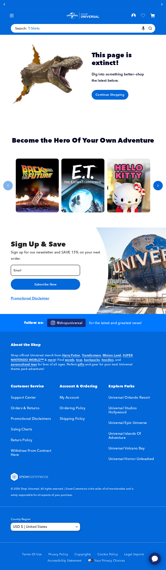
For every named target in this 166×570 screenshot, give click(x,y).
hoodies (107, 360)
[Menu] (11, 15)
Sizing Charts (21, 429)
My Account (69, 397)
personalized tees (24, 364)
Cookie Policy (107, 554)
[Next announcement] (161, 4)
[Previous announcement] (4, 4)
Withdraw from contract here (31, 452)
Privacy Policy (58, 554)
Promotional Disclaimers (31, 418)
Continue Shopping (110, 95)
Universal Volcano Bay (127, 448)
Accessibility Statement (64, 560)
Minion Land (112, 355)
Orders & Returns (25, 408)
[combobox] (83, 28)
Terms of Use (32, 554)
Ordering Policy (73, 408)
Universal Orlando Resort (129, 397)
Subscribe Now (45, 284)
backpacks (92, 360)
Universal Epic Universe (128, 422)
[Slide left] (8, 185)
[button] (152, 15)
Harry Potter (71, 355)
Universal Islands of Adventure (125, 435)
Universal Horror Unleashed (131, 459)
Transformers (91, 355)
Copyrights (83, 554)
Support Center (23, 397)
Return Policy (21, 440)
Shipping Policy (72, 418)
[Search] (150, 28)
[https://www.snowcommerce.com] (29, 477)
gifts (81, 364)
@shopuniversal (69, 323)
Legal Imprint (134, 554)
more (51, 360)
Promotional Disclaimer (30, 298)
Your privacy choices (109, 560)
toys (79, 360)
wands (69, 360)
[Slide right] (158, 185)
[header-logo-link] (83, 16)
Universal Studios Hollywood (123, 410)
